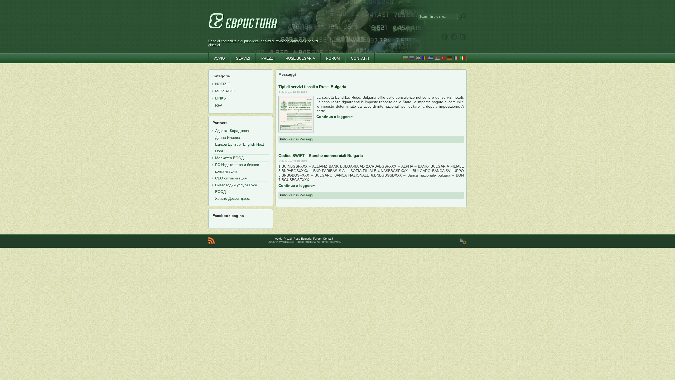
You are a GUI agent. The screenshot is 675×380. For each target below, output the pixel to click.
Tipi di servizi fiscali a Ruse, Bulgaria (312, 86)
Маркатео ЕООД (229, 158)
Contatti (328, 238)
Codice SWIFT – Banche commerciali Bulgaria (320, 155)
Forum (317, 238)
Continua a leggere (334, 117)
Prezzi (288, 238)
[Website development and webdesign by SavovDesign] (463, 241)
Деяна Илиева (227, 137)
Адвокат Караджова (232, 131)
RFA (218, 105)
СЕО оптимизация (231, 178)
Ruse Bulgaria (302, 238)
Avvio (278, 238)
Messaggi (307, 139)
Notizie (222, 84)
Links (220, 98)
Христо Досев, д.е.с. (232, 198)
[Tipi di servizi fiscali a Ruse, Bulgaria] (296, 128)
